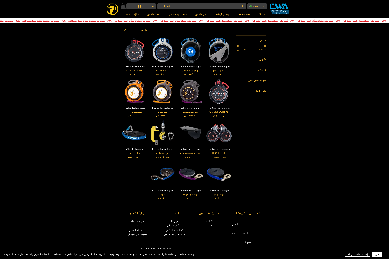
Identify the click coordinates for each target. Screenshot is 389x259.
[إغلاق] (385, 254)
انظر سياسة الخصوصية (14, 254)
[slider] (238, 46)
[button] (123, 6)
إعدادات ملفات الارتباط (357, 254)
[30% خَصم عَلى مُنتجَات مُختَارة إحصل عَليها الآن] (194, 20)
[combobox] (137, 30)
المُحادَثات (209, 221)
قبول (377, 254)
